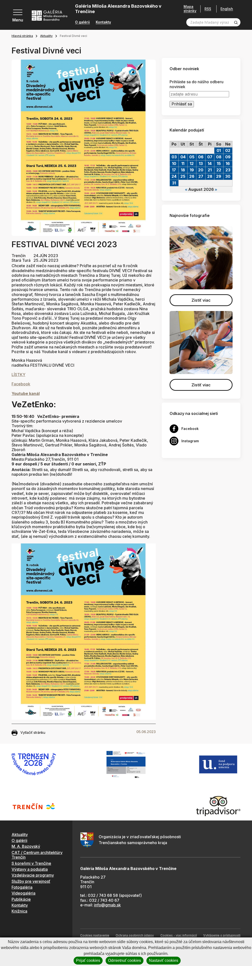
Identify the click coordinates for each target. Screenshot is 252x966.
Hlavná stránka (22, 36)
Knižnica (19, 911)
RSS (208, 9)
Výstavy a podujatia (30, 869)
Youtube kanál (26, 393)
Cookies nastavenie (94, 935)
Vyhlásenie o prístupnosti (221, 935)
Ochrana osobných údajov (135, 935)
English (226, 9)
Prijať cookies (88, 960)
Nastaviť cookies (163, 960)
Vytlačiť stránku (32, 732)
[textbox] (84, 363)
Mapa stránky (190, 9)
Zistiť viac (201, 300)
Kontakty (103, 22)
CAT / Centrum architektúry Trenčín (37, 855)
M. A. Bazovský (26, 846)
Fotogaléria (22, 887)
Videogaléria (23, 893)
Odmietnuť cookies (124, 960)
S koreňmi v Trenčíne (31, 863)
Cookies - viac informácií (178, 935)
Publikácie (21, 899)
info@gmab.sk (107, 904)
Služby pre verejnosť (31, 881)
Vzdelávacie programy (33, 875)
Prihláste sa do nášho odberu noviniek (196, 84)
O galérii (82, 22)
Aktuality (46, 36)
